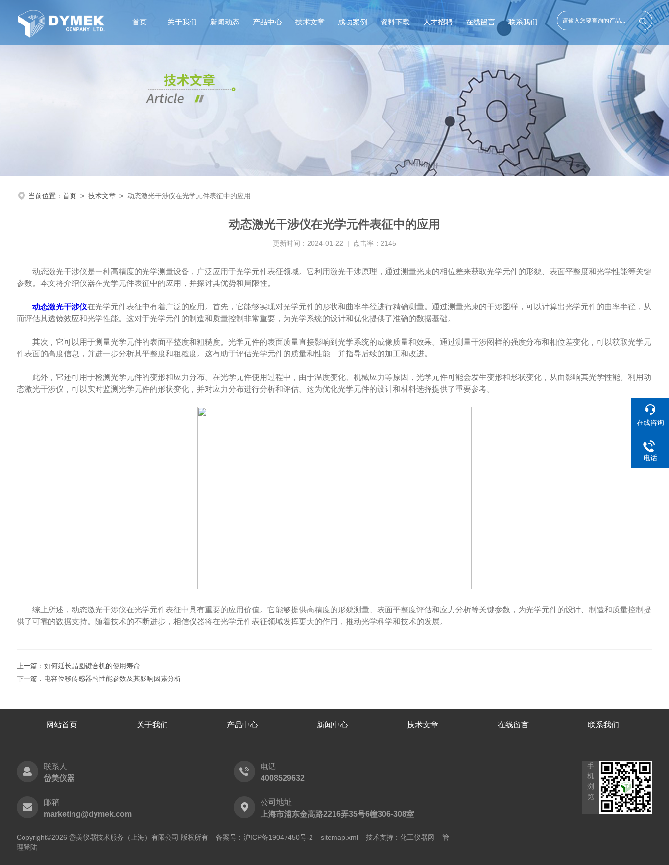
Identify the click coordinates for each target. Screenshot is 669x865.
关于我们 (182, 22)
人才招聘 (438, 22)
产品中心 (267, 22)
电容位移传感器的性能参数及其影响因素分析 (112, 678)
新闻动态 (224, 22)
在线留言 (480, 22)
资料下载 (395, 22)
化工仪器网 (417, 837)
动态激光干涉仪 (59, 307)
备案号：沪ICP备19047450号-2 (264, 837)
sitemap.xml (339, 837)
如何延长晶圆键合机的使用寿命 (92, 666)
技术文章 (310, 22)
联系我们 (523, 22)
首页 (139, 22)
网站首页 (61, 725)
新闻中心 (332, 725)
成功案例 (352, 22)
